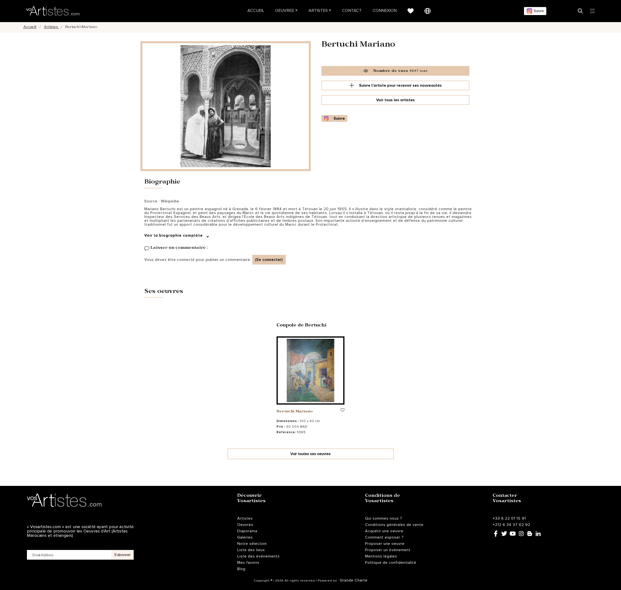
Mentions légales (381, 556)
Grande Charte (354, 580)
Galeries (245, 537)
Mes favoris (248, 563)
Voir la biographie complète (174, 235)
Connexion (385, 11)
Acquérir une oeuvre (384, 531)
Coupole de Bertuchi (302, 326)
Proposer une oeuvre (385, 544)
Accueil (255, 11)
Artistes (318, 11)
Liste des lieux (251, 550)
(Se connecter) (269, 260)
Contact (352, 11)
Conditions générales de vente (394, 525)
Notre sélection (252, 544)
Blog (241, 569)
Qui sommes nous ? (383, 518)
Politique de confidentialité (390, 563)
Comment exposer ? (384, 537)
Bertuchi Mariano (295, 411)
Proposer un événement (387, 550)
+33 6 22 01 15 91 (509, 518)
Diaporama (247, 531)
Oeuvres (284, 11)
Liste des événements (258, 556)
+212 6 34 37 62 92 (511, 525)
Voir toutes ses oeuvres (310, 454)
